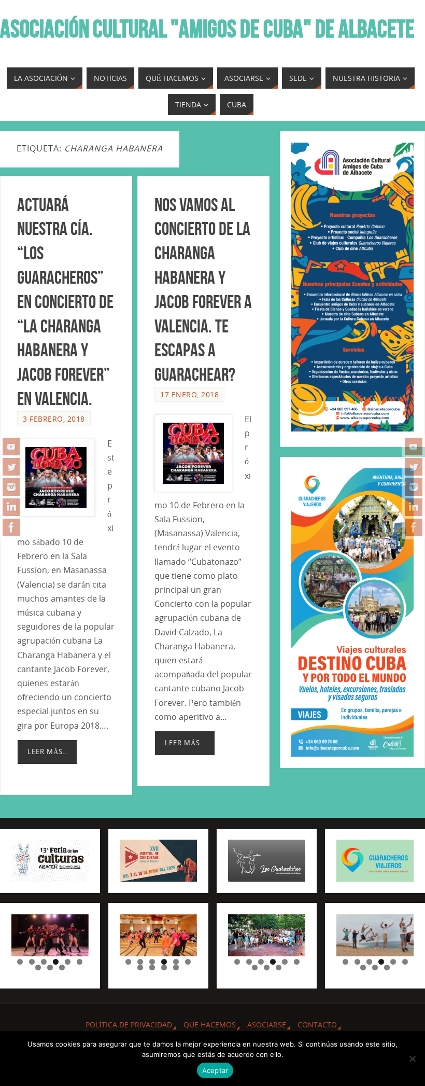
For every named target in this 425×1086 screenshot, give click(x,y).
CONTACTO (317, 1024)
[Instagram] (11, 487)
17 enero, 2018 (189, 394)
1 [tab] (20, 962)
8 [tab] (50, 967)
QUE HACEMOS (209, 1024)
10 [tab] (176, 967)
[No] (412, 1058)
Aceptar (215, 1070)
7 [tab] (38, 967)
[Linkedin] (11, 507)
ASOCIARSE (266, 1024)
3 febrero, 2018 (54, 419)
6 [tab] (79, 962)
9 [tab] (62, 967)
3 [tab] (44, 962)
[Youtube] (11, 446)
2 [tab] (32, 962)
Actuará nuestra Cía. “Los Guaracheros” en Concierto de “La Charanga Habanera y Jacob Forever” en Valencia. (65, 301)
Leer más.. (47, 751)
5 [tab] (67, 962)
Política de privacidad (129, 1024)
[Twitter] (11, 467)
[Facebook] (11, 527)
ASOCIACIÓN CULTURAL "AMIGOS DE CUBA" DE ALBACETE (207, 29)
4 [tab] (56, 962)
